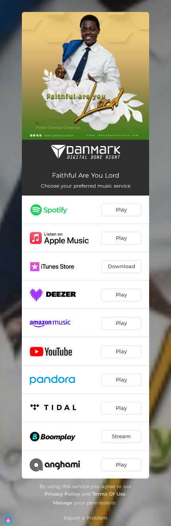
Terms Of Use (109, 494)
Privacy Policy (62, 494)
